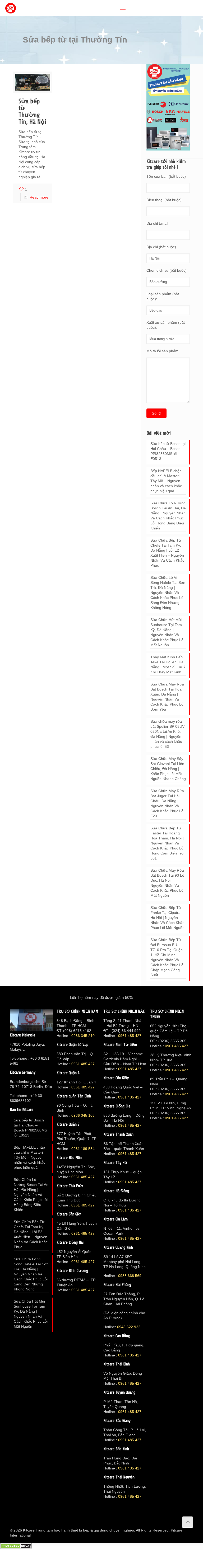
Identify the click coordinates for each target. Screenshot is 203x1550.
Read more (39, 197)
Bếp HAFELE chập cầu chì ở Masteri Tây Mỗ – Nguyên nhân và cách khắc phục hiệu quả (166, 481)
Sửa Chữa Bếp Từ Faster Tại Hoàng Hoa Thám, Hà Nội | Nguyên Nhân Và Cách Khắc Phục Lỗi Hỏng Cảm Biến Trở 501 (167, 843)
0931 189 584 (83, 1149)
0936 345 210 (83, 1036)
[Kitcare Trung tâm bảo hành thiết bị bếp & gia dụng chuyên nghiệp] (10, 8)
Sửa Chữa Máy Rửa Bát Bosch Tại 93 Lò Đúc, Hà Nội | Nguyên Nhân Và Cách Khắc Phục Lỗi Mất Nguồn (167, 883)
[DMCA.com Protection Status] (16, 1547)
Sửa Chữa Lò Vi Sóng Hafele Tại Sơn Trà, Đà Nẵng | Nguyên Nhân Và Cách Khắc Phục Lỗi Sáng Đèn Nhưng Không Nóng (167, 592)
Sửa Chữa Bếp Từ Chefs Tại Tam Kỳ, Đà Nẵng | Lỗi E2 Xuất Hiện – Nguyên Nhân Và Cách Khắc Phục (167, 552)
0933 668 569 (129, 1276)
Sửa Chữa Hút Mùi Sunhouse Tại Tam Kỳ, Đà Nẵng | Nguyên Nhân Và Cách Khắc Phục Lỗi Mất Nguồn (167, 632)
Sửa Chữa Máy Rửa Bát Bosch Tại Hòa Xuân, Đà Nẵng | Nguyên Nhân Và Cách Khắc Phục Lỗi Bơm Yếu (167, 696)
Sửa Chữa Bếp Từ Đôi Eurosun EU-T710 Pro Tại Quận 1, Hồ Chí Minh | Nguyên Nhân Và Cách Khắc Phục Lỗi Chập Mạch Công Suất (167, 957)
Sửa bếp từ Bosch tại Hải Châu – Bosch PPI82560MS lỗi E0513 (168, 451)
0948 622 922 (128, 1327)
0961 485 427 (83, 1064)
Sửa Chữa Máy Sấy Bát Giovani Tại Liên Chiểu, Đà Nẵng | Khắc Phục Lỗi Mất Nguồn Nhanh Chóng (168, 769)
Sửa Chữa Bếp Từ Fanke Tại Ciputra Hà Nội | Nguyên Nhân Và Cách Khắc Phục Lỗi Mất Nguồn (167, 917)
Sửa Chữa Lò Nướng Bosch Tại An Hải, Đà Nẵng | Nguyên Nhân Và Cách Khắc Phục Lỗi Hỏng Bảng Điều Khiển (168, 515)
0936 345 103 (83, 1115)
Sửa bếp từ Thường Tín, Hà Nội (32, 111)
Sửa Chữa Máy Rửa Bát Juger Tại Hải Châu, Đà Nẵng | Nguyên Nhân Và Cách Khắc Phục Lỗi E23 (167, 803)
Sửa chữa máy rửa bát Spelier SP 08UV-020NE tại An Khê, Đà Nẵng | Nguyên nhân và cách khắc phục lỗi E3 (168, 734)
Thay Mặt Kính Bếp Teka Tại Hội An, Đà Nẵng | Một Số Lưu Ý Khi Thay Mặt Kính (168, 664)
